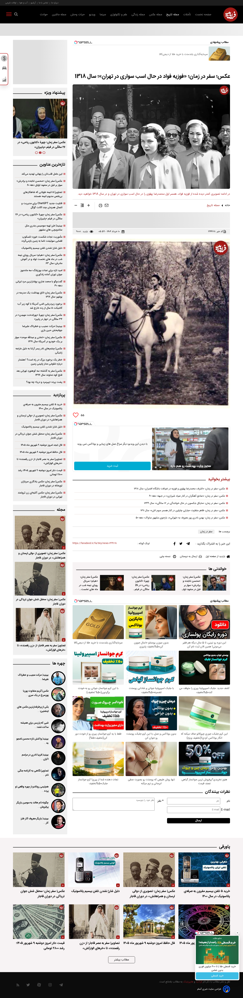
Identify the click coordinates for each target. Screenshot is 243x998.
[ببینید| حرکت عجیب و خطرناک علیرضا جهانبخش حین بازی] (58, 678)
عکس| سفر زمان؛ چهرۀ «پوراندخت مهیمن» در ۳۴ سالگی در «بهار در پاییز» (38, 317)
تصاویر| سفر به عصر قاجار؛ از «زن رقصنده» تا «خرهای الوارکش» (39, 461)
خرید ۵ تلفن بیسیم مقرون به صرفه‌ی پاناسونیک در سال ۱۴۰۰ (42, 406)
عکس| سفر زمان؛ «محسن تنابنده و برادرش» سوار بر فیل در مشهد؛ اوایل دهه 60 (190, 585)
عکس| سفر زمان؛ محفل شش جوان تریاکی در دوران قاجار (38, 436)
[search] (16, 14)
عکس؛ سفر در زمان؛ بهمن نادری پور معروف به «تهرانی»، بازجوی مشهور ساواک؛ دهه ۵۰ (180, 518)
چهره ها (58, 663)
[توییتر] (181, 544)
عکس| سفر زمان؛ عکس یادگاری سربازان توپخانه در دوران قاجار (41, 484)
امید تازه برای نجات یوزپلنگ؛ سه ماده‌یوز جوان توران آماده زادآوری (41, 272)
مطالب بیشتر (121, 959)
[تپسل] (75, 424)
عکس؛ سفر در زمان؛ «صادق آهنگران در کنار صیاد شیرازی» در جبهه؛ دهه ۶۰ (187, 496)
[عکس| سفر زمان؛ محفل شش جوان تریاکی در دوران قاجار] (40, 579)
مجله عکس (155, 14)
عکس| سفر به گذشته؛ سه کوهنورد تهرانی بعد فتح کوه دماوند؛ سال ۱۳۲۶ (39, 373)
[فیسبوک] (174, 544)
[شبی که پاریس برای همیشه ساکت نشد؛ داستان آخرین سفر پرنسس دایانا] (58, 726)
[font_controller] (88, 206)
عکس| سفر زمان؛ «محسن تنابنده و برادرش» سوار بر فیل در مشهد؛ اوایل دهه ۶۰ (39, 183)
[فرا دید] (230, 14)
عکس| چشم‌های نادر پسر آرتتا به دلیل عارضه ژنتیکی (38, 351)
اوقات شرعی (10, 2)
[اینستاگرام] (50, 986)
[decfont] (76, 206)
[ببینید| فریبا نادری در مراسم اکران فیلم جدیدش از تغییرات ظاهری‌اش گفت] (58, 758)
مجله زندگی (138, 14)
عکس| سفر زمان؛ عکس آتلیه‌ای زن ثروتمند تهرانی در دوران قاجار (40, 495)
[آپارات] (39, 986)
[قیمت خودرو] (4, 68)
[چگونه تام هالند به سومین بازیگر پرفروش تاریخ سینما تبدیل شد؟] (58, 806)
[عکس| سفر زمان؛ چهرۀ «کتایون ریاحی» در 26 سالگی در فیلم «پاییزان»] (163, 583)
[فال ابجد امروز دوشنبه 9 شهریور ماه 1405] (204, 921)
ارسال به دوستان (188, 556)
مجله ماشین (59, 14)
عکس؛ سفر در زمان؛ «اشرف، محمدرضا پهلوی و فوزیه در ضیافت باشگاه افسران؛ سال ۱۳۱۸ (179, 489)
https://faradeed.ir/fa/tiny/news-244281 (95, 543)
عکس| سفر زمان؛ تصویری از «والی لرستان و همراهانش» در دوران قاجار (39, 418)
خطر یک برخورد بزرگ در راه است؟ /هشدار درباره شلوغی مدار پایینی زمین (40, 362)
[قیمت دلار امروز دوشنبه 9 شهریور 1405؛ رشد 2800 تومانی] (39, 921)
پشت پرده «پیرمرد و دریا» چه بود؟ (44, 382)
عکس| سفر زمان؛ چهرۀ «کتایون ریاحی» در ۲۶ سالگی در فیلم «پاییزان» (38, 217)
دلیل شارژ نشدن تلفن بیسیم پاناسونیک (41, 248)
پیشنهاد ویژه (54, 93)
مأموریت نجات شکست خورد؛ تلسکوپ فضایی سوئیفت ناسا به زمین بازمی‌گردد (41, 239)
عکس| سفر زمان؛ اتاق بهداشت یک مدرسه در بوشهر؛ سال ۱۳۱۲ (39, 295)
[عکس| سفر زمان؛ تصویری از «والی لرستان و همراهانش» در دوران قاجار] (40, 532)
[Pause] (156, 467)
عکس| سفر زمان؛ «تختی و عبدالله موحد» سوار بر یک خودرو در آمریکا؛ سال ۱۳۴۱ (38, 339)
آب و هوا (23, 2)
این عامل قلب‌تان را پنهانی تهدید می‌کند (42, 174)
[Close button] (237, 933)
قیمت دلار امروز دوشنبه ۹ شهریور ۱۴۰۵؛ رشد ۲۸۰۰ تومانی (40, 472)
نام (228, 801)
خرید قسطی (217, 976)
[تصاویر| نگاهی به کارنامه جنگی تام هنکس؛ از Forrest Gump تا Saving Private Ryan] (58, 774)
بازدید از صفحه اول (215, 556)
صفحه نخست (203, 14)
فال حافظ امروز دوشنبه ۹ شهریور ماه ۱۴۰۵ (41, 452)
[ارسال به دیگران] (106, 206)
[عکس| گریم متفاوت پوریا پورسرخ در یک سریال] (58, 694)
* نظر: (160, 801)
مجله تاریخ (172, 14)
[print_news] (100, 206)
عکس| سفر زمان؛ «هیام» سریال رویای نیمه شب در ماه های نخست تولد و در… (41, 145)
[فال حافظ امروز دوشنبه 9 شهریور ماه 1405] (149, 921)
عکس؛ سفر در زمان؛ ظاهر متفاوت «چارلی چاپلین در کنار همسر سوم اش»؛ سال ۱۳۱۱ (183, 510)
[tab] (44, 152)
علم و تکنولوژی (118, 14)
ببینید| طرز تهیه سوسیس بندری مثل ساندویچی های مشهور (43, 228)
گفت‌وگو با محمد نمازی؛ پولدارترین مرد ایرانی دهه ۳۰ (39, 284)
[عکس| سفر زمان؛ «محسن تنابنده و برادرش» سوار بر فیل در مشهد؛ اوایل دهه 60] (214, 583)
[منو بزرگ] (8, 15)
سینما (103, 14)
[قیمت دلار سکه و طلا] (4, 59)
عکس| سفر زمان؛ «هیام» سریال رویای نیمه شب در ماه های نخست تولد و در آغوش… (88, 585)
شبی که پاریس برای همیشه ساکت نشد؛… (35, 725)
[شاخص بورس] (4, 80)
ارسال (198, 820)
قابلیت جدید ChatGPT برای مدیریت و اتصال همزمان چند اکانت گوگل (41, 205)
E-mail (225, 809)
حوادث (44, 14)
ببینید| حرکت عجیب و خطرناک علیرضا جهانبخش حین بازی (42, 328)
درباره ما (54, 2)
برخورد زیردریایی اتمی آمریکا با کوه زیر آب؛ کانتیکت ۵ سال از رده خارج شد (39, 306)
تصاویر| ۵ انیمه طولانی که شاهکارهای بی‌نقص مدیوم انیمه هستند (42, 194)
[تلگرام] (188, 544)
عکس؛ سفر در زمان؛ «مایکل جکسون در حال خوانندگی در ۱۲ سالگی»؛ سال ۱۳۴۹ (184, 503)
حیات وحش (77, 14)
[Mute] (161, 467)
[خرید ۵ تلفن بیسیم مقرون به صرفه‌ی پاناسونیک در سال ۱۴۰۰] (204, 869)
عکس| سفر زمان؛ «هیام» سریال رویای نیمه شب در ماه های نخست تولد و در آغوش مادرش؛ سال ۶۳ (40, 259)
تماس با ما (43, 2)
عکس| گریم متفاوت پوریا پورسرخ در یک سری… (36, 693)
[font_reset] (82, 206)
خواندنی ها (217, 569)
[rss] (18, 985)
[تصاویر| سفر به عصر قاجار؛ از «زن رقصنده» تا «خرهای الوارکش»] (40, 625)
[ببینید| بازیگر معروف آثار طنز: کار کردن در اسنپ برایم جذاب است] (58, 822)
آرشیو (33, 2)
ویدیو (92, 14)
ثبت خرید (112, 466)
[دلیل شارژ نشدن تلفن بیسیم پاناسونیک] (94, 869)
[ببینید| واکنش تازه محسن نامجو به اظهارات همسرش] (58, 742)
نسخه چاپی (165, 556)
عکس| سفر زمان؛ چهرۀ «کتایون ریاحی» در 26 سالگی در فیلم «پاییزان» (140, 585)
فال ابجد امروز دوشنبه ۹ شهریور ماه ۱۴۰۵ (41, 445)
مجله (61, 510)
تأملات (187, 14)
